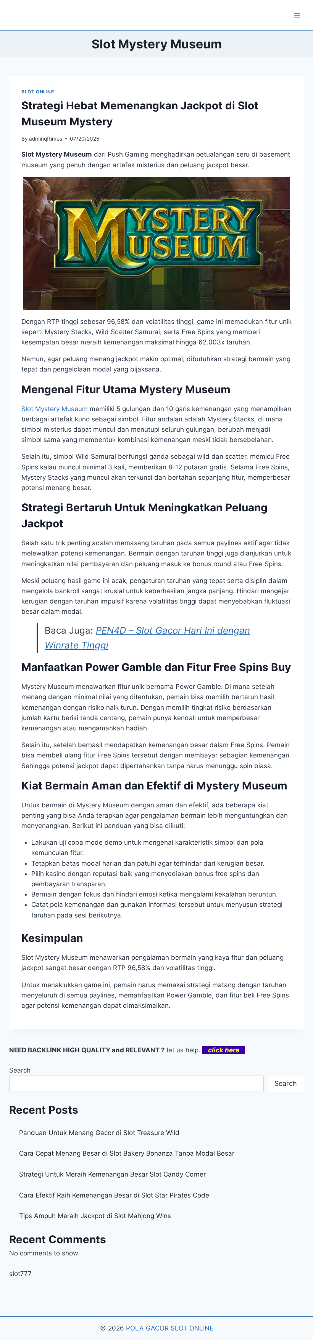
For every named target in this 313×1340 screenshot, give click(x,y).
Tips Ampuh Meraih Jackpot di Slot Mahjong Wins (95, 1216)
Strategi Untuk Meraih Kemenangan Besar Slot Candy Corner (112, 1174)
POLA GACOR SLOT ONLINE (169, 1328)
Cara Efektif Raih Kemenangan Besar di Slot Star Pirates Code (114, 1195)
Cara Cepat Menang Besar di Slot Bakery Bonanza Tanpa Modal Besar (126, 1153)
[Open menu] (297, 15)
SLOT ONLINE (37, 91)
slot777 (20, 1274)
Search (20, 1070)
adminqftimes (45, 139)
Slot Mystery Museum (54, 409)
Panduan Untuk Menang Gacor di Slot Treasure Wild (99, 1133)
